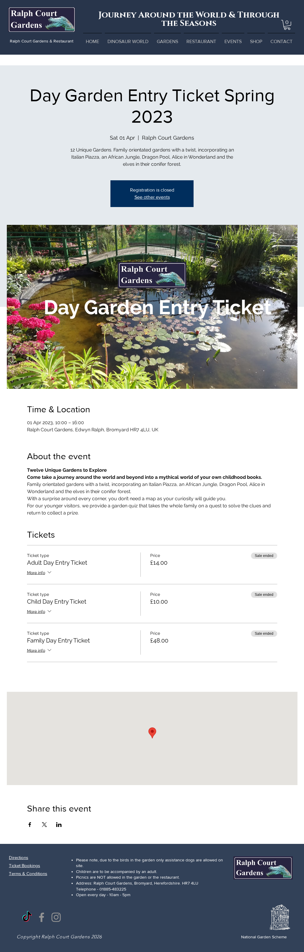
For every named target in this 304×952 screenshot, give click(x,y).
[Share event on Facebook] (30, 824)
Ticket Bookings (24, 865)
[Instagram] (56, 917)
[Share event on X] (44, 824)
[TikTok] (27, 917)
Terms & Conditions (28, 873)
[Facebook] (41, 917)
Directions (18, 857)
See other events (152, 197)
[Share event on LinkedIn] (59, 824)
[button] (287, 25)
